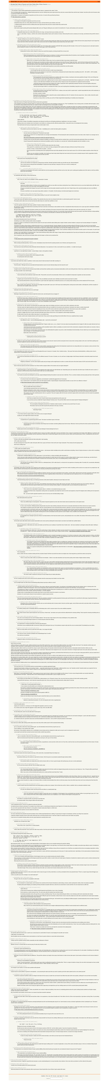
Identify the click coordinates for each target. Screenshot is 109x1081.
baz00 (12, 1067)
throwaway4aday (20, 496)
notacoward (19, 774)
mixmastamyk (20, 677)
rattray (25, 322)
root (31, 30)
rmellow (15, 19)
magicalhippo (32, 920)
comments (25, 1)
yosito (18, 273)
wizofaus (16, 671)
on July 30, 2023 (21, 5)
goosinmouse (20, 1012)
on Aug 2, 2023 (35, 540)
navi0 (22, 377)
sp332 (15, 173)
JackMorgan (16, 974)
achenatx (16, 249)
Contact (66, 1075)
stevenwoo (19, 368)
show (32, 1)
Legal (58, 1075)
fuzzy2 (15, 241)
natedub (15, 245)
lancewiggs (16, 263)
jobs (36, 1)
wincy (18, 277)
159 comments (34, 5)
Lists (49, 1075)
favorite (30, 5)
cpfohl (15, 664)
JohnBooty (19, 112)
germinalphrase (20, 596)
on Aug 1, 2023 (27, 318)
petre (12, 931)
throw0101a (23, 682)
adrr (15, 197)
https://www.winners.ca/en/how (19, 16)
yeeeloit (15, 292)
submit (39, 1)
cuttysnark (13, 1000)
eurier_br (12, 1059)
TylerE (22, 127)
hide (25, 5)
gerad (22, 418)
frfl (17, 978)
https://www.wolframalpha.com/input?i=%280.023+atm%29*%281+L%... (39, 137)
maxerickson (23, 500)
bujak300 (19, 427)
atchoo (34, 75)
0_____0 (22, 168)
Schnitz (12, 721)
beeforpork (13, 1063)
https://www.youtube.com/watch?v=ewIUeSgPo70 (42, 928)
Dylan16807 (23, 787)
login (99, 1)
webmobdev (16, 519)
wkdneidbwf (16, 725)
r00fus (22, 161)
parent (25, 19)
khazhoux (13, 870)
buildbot (12, 970)
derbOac (22, 601)
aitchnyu (22, 318)
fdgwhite (12, 938)
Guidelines (43, 1075)
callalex (18, 1042)
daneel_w (16, 466)
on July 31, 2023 (20, 19)
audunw (22, 504)
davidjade (22, 193)
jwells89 (18, 454)
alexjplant (16, 447)
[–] (22, 9)
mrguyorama (23, 1034)
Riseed (15, 751)
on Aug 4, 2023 (33, 335)
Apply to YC (62, 1075)
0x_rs (18, 471)
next (21, 9)
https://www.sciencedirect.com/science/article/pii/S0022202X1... (31, 475)
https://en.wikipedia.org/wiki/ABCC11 (29, 694)
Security (54, 1075)
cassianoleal (19, 37)
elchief (15, 288)
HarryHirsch (16, 1047)
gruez (15, 364)
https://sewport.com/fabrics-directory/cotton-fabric (79, 531)
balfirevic (19, 412)
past (21, 1)
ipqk (24, 745)
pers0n (12, 966)
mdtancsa (16, 349)
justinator (19, 253)
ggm (12, 942)
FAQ (47, 1075)
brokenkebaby (20, 523)
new (18, 1)
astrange (16, 267)
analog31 (16, 581)
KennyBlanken (17, 100)
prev (36, 37)
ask (30, 1)
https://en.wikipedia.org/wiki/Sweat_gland (30, 690)
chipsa (15, 953)
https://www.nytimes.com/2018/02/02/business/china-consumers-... (29, 1009)
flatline (18, 607)
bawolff (22, 182)
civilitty (22, 344)
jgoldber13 (13, 259)
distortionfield (16, 877)
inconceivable (16, 714)
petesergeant (19, 44)
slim (18, 637)
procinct (15, 995)
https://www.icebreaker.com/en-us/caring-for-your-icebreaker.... (35, 382)
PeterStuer (16, 828)
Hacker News (14, 1)
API (51, 1075)
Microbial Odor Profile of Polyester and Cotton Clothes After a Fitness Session (29, 4)
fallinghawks (23, 461)
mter (18, 616)
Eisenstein (16, 5)
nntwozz (19, 373)
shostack (16, 1016)
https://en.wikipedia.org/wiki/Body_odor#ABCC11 (34, 748)
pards (12, 9)
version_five (19, 339)
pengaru (15, 437)
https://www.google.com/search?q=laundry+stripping (26, 238)
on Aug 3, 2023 (29, 322)
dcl (11, 812)
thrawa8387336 (17, 710)
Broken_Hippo (20, 30)
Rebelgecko (19, 296)
